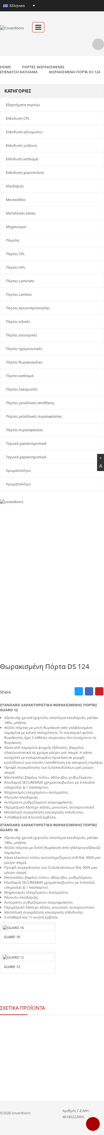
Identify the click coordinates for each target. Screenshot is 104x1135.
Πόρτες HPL (16, 267)
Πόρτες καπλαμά (20, 375)
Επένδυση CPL (18, 118)
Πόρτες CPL (15, 253)
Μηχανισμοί (16, 226)
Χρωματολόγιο (18, 470)
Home (5, 66)
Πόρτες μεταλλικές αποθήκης (30, 402)
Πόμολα (12, 240)
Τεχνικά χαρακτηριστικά (26, 443)
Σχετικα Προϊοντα (22, 1008)
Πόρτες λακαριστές (21, 389)
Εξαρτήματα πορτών (23, 104)
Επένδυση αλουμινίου (24, 131)
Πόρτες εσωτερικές (21, 335)
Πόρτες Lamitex (19, 294)
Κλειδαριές (15, 186)
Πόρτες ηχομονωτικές (24, 348)
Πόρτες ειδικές (18, 321)
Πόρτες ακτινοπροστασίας (28, 307)
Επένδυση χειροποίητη (25, 172)
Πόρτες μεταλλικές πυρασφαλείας (34, 416)
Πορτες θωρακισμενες (43, 66)
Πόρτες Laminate (20, 280)
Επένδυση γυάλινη (21, 145)
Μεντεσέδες (16, 199)
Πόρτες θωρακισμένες (24, 362)
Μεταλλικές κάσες (20, 213)
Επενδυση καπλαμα (19, 71)
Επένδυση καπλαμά (22, 158)
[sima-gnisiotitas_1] (52, 535)
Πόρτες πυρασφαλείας (24, 429)
